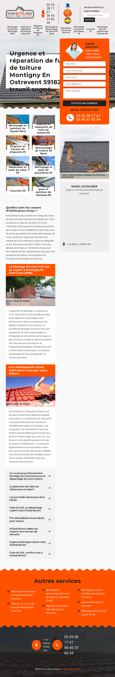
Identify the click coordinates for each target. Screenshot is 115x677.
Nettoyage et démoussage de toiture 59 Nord (51, 30)
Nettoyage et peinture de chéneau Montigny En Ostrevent (23, 595)
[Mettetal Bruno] (20, 12)
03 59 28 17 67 (51, 8)
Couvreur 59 (90, 30)
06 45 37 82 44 (51, 19)
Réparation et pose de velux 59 (66, 30)
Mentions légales (71, 669)
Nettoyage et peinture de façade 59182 (94, 613)
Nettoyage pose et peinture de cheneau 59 (102, 30)
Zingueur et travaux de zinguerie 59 (38, 30)
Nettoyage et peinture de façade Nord (12, 30)
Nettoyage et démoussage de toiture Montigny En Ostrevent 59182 (58, 595)
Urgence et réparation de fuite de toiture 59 (25, 30)
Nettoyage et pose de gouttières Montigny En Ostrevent (93, 593)
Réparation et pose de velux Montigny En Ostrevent (57, 609)
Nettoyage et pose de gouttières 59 (79, 30)
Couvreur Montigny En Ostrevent (92, 604)
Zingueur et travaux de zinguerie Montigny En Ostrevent (22, 607)
